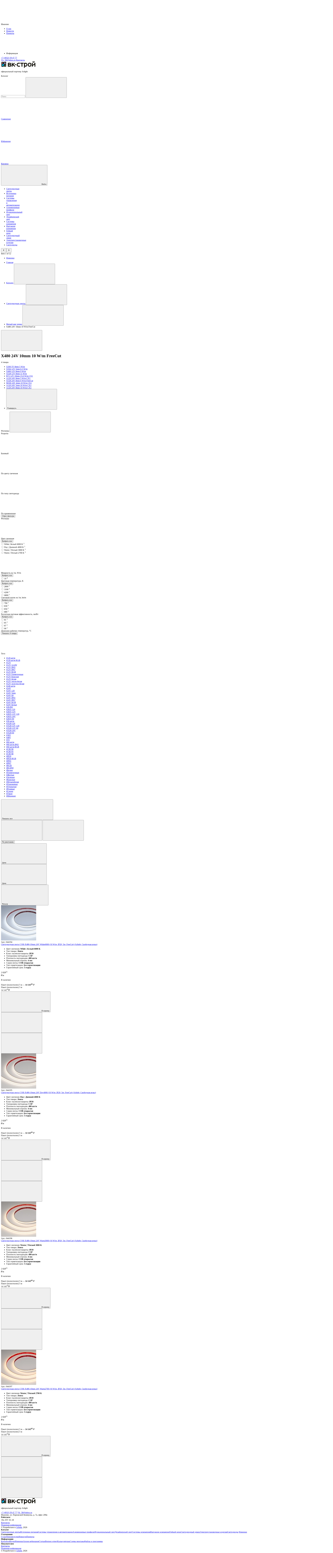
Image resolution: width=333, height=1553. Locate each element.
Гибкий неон (9, 232)
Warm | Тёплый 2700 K (15, 553)
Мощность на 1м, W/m (11, 573)
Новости (10, 31)
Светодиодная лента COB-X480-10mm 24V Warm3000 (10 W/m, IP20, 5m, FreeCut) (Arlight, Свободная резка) (49, 1241)
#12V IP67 (10, 670)
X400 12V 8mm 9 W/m (16, 371)
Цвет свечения (8, 538)
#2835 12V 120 (12, 714)
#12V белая (11, 679)
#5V (8, 740)
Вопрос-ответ (51, 1541)
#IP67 (8, 763)
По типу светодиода (10, 493)
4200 (7, 592)
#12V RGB (11, 672)
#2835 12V (11, 712)
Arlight (19, 1527)
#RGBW (10, 768)
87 (6, 626)
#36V (8, 735)
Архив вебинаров (31, 1541)
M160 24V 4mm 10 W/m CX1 (19, 383)
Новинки (10, 258)
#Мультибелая (12, 782)
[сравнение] (21, 1022)
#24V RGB (11, 702)
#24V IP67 (10, 700)
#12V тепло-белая (14, 681)
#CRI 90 (9, 749)
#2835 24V (11, 716)
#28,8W (9, 707)
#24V (8, 688)
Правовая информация (11, 1525)
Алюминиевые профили (13, 208)
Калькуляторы (63, 1541)
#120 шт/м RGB (13, 660)
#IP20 (8, 756)
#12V (8, 663)
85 (6, 623)
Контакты (20, 60)
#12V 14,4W (11, 665)
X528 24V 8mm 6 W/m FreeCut (19, 381)
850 (6, 609)
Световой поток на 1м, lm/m (13, 597)
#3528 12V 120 (12, 726)
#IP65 (8, 761)
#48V (8, 737)
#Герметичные (12, 772)
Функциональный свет (104, 1532)
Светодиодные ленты (10, 1532)
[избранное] (21, 1043)
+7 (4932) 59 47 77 (9, 1512)
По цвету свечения (9, 473)
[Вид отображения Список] (63, 830)
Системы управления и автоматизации (55, 1532)
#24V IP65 (10, 698)
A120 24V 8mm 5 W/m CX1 (18, 378)
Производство (12, 1537)
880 (6, 612)
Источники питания (11, 194)
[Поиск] (46, 87)
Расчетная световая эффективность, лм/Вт (19, 614)
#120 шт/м (10, 658)
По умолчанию (8, 842)
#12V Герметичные (14, 674)
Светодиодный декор (190, 1532)
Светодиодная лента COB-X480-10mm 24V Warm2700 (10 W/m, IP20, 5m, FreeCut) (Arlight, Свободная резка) (49, 1389)
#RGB (9, 765)
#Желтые (10, 775)
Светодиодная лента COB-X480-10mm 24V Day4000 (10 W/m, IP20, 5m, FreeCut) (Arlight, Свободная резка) (48, 1092)
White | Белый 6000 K (14, 544)
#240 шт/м (10, 686)
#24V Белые (11, 705)
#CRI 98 (9, 754)
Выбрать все (7, 541)
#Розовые (10, 789)
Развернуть (12, 408)
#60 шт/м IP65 (12, 744)
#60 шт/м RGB (12, 747)
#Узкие (9, 794)
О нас (8, 29)
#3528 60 (10, 733)
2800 (7, 586)
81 (6, 620)
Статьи (42, 1541)
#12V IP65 (10, 667)
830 (6, 606)
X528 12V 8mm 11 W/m (16, 374)
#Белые (9, 770)
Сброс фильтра (8, 516)
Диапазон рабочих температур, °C (16, 631)
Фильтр (5, 904)
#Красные (10, 780)
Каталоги (5, 1541)
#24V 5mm (11, 693)
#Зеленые (10, 777)
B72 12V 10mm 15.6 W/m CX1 (19, 376)
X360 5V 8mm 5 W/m (15, 367)
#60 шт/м (10, 742)
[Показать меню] (34, 274)
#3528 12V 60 (12, 728)
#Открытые (11, 787)
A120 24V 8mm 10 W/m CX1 (18, 388)
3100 (7, 589)
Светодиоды (11, 245)
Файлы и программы (93, 1541)
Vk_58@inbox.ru (25, 1512)
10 (6, 578)
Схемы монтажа (77, 1541)
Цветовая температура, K (12, 581)
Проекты (10, 33)
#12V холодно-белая (15, 684)
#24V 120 (10, 691)
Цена (4, 863)
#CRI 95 (9, 751)
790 (6, 603)
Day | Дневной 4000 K (14, 547)
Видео (12, 1541)
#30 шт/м (10, 721)
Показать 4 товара (9, 633)
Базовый (5, 453)
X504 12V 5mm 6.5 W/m (16, 369)
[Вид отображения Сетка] (21, 830)
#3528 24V (11, 730)
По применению (8, 513)
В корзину (45, 1011)
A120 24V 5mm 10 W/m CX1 (18, 385)
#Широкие (11, 796)
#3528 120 (10, 723)
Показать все (7, 819)
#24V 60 (10, 695)
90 (6, 628)
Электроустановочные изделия (213, 1532)
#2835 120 (10, 709)
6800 (7, 595)
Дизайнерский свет (123, 1532)
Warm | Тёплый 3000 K (15, 550)
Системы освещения (11, 222)
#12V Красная (12, 677)
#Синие (9, 791)
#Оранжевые (12, 784)
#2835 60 (10, 719)
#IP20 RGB (11, 758)
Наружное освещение (11, 227)
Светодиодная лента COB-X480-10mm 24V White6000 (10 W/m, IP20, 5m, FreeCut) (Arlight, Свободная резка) (49, 944)
